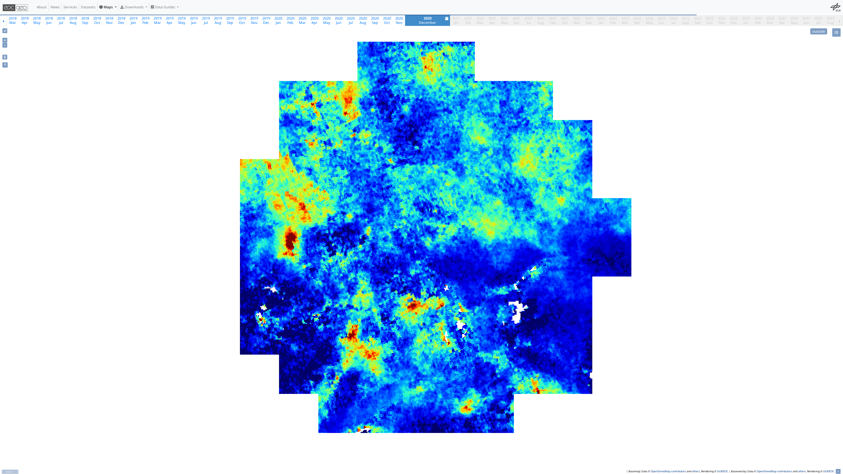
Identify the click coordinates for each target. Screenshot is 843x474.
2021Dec (589, 20)
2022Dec (734, 20)
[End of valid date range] (839, 20)
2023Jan (746, 20)
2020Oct (387, 20)
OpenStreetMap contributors (668, 471)
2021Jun (517, 20)
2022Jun (661, 20)
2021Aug (541, 20)
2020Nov (399, 20)
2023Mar (770, 20)
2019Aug (218, 20)
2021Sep (553, 20)
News (55, 7)
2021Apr (492, 20)
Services (70, 7)
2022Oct (710, 20)
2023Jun (806, 20)
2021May (504, 20)
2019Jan (133, 20)
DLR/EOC (722, 471)
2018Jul (61, 20)
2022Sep (698, 20)
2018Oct (97, 20)
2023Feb (758, 20)
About (42, 7)
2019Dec (266, 20)
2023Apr (782, 20)
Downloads (134, 7)
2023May (794, 20)
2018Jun (49, 20)
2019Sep (230, 20)
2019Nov (254, 20)
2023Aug (830, 20)
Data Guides (165, 7)
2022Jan (601, 20)
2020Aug (363, 20)
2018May (37, 20)
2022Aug (686, 20)
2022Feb (613, 20)
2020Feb (290, 20)
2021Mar (480, 20)
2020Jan (278, 20)
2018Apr (25, 20)
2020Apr (315, 20)
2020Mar (302, 20)
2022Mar (625, 20)
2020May (327, 20)
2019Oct (242, 20)
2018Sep (85, 20)
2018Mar (13, 20)
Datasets (88, 7)
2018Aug (73, 20)
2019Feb (146, 20)
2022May (649, 20)
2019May (182, 20)
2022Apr (637, 20)
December (427, 20)
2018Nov (109, 20)
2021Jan (456, 20)
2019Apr (170, 20)
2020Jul (351, 20)
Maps (108, 7)
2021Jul (529, 20)
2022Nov (722, 20)
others (696, 471)
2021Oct (565, 20)
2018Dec (121, 20)
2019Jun (194, 20)
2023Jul (818, 20)
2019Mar (158, 20)
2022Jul (673, 20)
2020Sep (375, 20)
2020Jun (339, 20)
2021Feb (468, 20)
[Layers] (836, 32)
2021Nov (577, 20)
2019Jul (206, 20)
